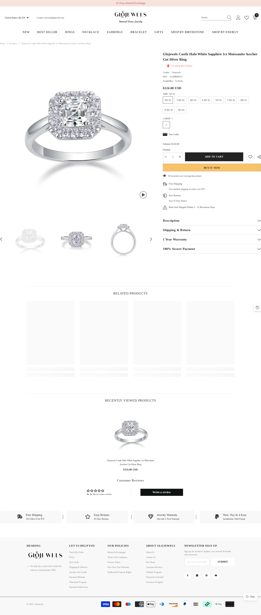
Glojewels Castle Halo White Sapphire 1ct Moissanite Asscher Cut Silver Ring (130, 462)
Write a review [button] (162, 492)
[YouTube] (216, 575)
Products (13, 43)
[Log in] (238, 18)
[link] (51, 369)
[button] (151, 239)
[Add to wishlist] (250, 156)
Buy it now (212, 168)
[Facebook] (187, 575)
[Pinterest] (206, 575)
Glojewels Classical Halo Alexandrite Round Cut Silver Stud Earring (40, 603)
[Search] (217, 17)
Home (2, 43)
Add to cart (214, 156)
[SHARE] (258, 157)
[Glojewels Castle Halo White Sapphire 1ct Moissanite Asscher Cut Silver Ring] (130, 432)
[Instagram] (197, 575)
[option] (130, 3)
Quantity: (167, 149)
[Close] (67, 594)
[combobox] (213, 17)
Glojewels (176, 72)
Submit (223, 561)
